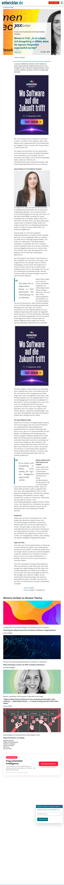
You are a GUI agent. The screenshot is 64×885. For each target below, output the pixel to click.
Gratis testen (54, 3)
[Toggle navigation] (12, 3)
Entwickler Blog (8, 7)
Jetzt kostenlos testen (48, 764)
